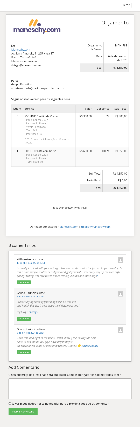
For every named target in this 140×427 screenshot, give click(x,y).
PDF (127, 5)
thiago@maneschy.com (95, 227)
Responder (23, 282)
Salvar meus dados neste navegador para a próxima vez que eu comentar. (60, 403)
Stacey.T (33, 312)
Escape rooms (89, 346)
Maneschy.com (20, 49)
